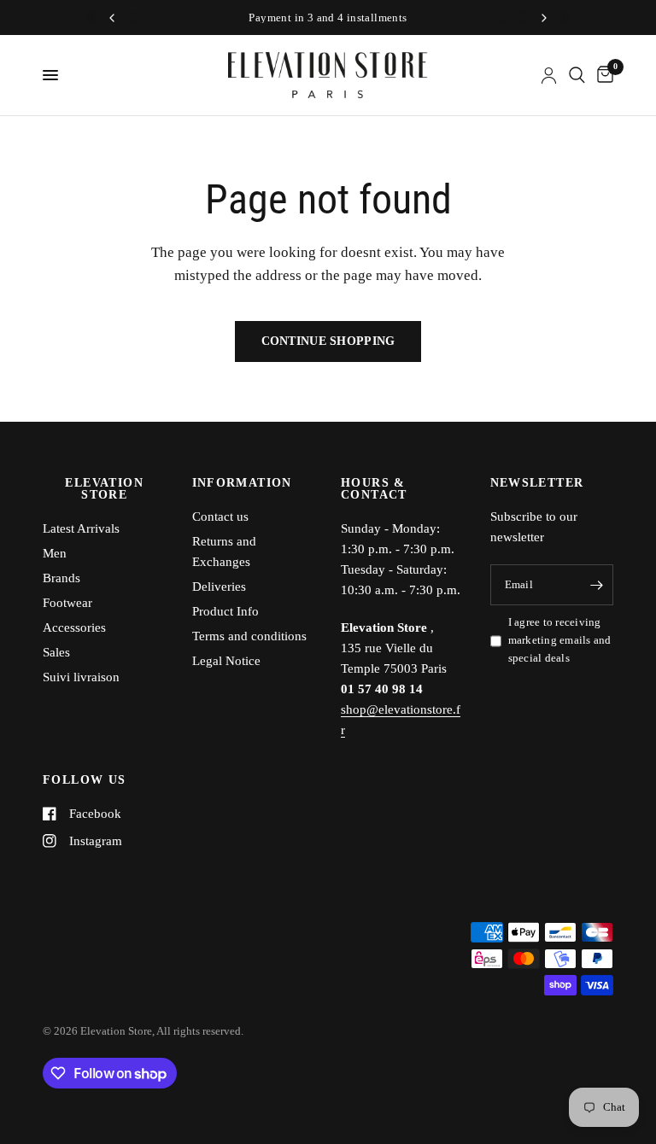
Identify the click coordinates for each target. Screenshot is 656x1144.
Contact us (220, 516)
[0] (602, 75)
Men (55, 553)
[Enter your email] (596, 584)
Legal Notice (226, 661)
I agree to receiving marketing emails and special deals (560, 640)
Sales (56, 652)
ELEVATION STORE (104, 489)
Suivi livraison (81, 677)
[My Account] (549, 75)
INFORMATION (242, 483)
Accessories (74, 627)
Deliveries (219, 586)
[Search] (577, 75)
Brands (61, 578)
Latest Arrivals (81, 528)
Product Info (225, 611)
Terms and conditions (249, 636)
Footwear (67, 603)
